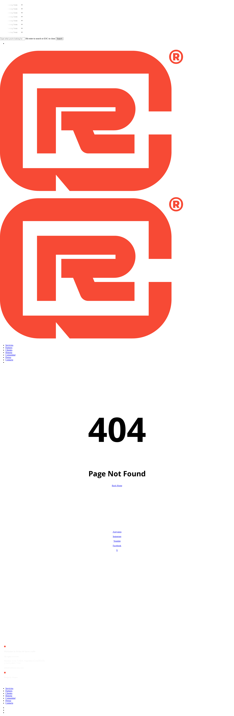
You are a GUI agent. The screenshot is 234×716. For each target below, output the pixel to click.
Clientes (8, 693)
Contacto (9, 703)
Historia (8, 696)
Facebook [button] (117, 546)
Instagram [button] (117, 536)
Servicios (9, 688)
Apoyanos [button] (117, 532)
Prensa (8, 700)
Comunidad (10, 698)
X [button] (117, 550)
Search (59, 39)
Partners (8, 691)
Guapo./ (15, 677)
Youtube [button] (117, 541)
